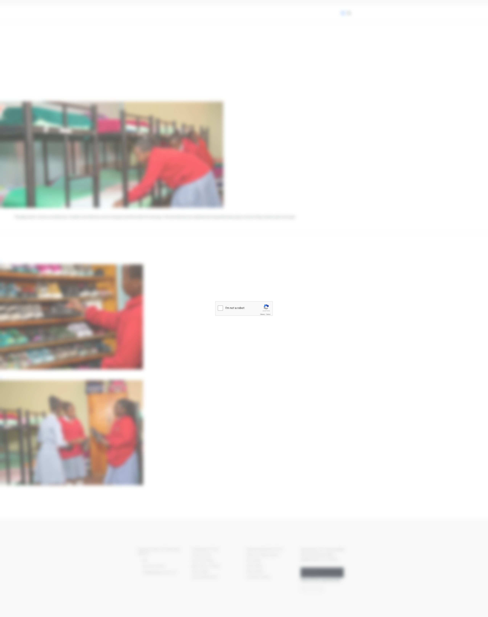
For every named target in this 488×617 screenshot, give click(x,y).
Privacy (262, 314)
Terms (268, 314)
